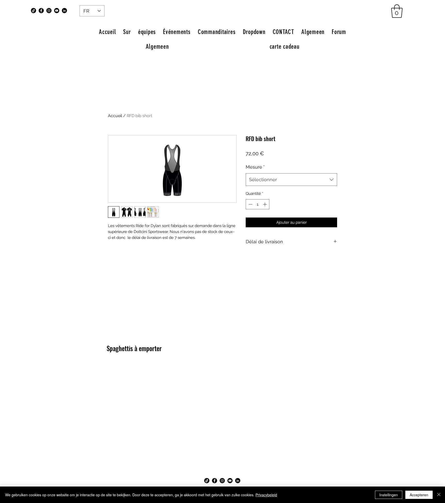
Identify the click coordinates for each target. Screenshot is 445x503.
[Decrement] (249, 204)
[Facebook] (41, 10)
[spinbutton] (257, 204)
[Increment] (265, 204)
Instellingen (388, 494)
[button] (397, 11)
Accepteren (419, 494)
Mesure (255, 167)
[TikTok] (33, 10)
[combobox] (291, 179)
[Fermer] (439, 495)
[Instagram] (49, 10)
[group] (222, 365)
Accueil (115, 115)
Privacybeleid (266, 494)
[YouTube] (56, 10)
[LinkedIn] (64, 10)
